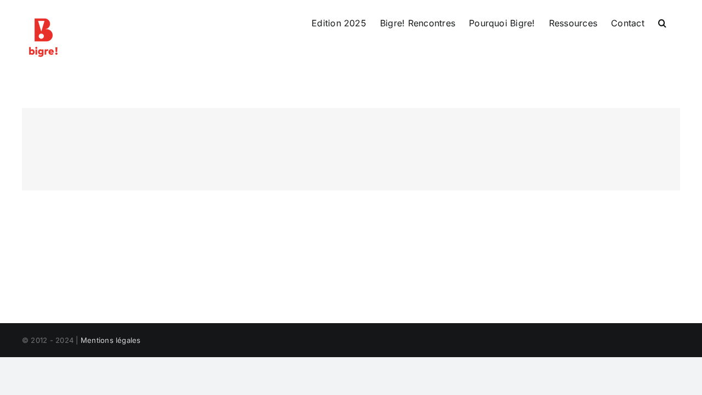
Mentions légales (111, 340)
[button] (662, 23)
